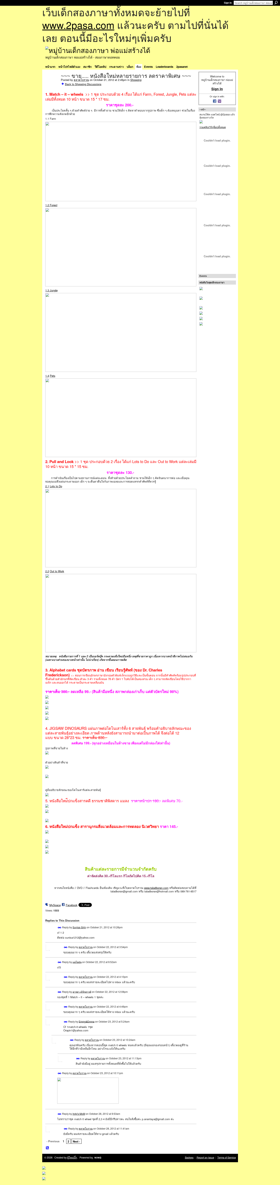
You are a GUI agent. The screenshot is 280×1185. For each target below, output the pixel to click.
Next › (76, 1141)
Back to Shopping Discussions (83, 84)
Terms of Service (226, 1157)
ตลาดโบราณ (81, 80)
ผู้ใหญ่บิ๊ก (72, 1157)
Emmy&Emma (86, 1021)
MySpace (55, 905)
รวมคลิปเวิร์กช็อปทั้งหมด (212, 127)
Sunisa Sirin (79, 927)
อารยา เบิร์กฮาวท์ (82, 991)
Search (276, 3)
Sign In (228, 2)
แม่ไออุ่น (77, 961)
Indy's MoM (79, 1113)
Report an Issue (205, 1157)
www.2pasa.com (78, 25)
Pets (52, 376)
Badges (189, 1157)
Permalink (59, 928)
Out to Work (57, 571)
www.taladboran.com (156, 888)
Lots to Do (56, 486)
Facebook (71, 905)
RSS (47, 1148)
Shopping (135, 80)
